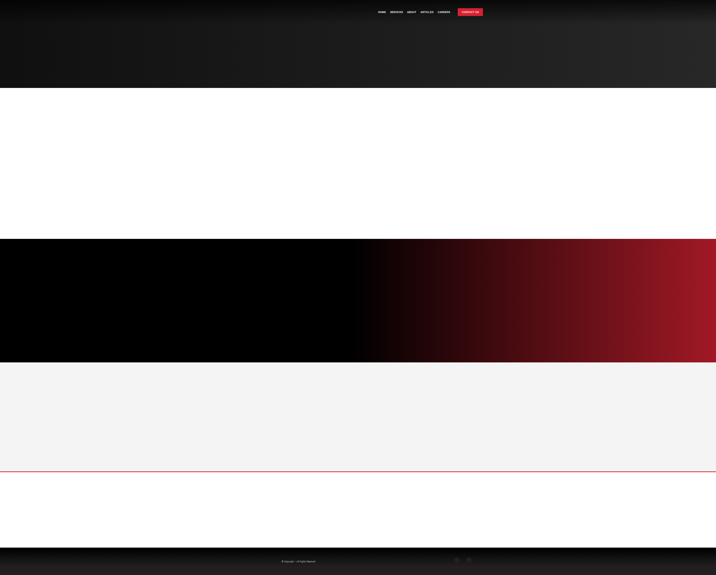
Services (396, 12)
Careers (444, 12)
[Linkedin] (457, 560)
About (411, 12)
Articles (427, 12)
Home (382, 12)
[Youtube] (469, 560)
